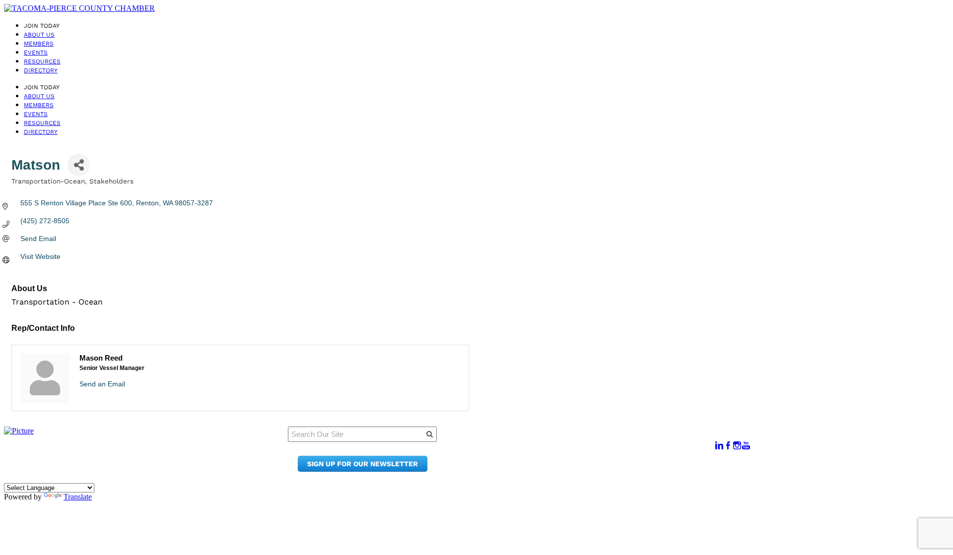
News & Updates (590, 450)
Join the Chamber (594, 469)
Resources (42, 61)
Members (39, 43)
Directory (41, 70)
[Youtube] (746, 445)
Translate (78, 497)
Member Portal (588, 440)
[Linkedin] (719, 445)
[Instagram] (737, 445)
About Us (39, 34)
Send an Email (102, 384)
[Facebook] (728, 445)
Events (36, 52)
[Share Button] (79, 165)
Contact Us (581, 459)
